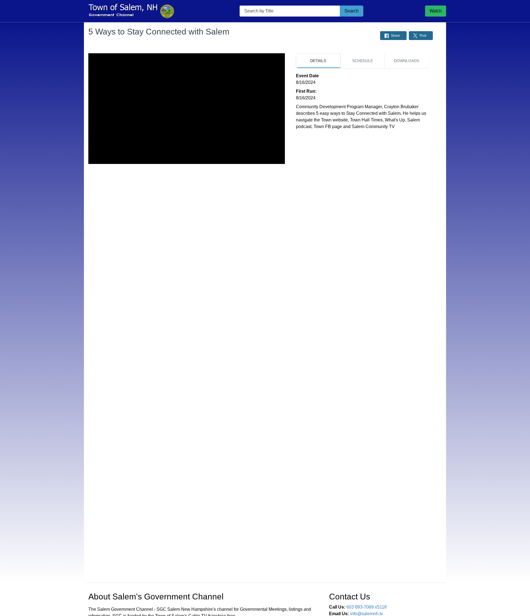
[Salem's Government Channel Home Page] (131, 11)
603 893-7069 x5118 (366, 607)
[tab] (318, 60)
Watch (436, 11)
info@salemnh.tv (366, 613)
